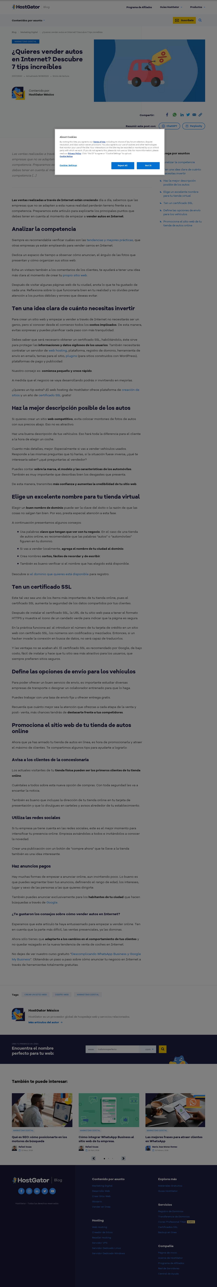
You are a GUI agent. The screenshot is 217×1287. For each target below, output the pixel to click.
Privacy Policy (74, 153)
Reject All (123, 165)
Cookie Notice (66, 156)
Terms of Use (99, 142)
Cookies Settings (68, 165)
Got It (148, 165)
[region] (110, 152)
